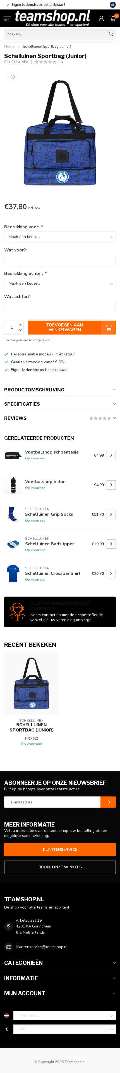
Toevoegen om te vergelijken (27, 340)
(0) (60, 62)
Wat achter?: (17, 296)
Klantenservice (60, 849)
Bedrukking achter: (25, 273)
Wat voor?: (15, 250)
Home (9, 46)
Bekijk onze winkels (60, 867)
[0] (113, 18)
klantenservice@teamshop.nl (42, 947)
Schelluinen (16, 62)
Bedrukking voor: (23, 227)
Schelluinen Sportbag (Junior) (47, 46)
